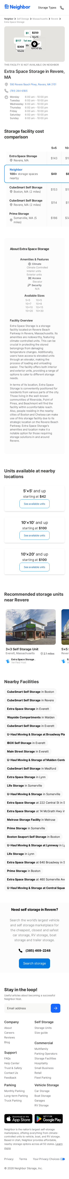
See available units (34, 503)
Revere (54, 18)
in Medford (31, 768)
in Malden (30, 717)
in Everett (28, 709)
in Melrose (31, 819)
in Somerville (24, 785)
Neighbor (8, 18)
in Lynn (26, 777)
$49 (54, 174)
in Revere (30, 700)
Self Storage (23, 18)
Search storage (34, 963)
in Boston (30, 691)
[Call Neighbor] (62, 7)
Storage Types (47, 7)
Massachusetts (40, 18)
